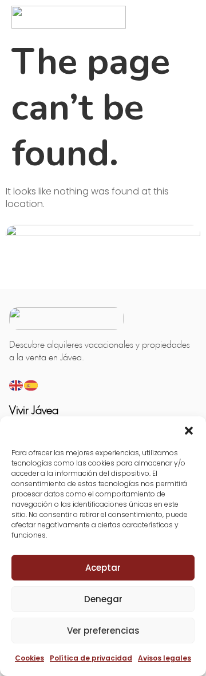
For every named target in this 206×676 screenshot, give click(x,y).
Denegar (103, 599)
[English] (16, 384)
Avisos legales (164, 658)
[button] (189, 430)
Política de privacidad (91, 658)
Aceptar (103, 568)
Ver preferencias (103, 631)
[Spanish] (31, 384)
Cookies (29, 658)
